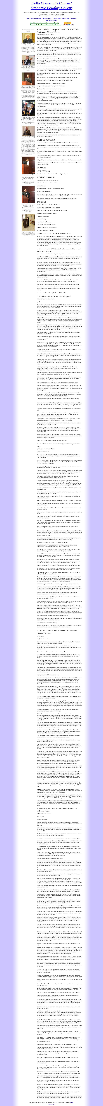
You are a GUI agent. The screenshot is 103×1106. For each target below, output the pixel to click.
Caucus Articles (65, 18)
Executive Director (57, 18)
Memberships (73, 18)
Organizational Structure (36, 18)
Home (28, 18)
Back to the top (51, 1104)
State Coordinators (47, 18)
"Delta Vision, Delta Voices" (51, 20)
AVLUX (71, 1102)
